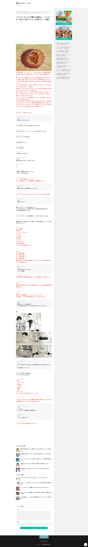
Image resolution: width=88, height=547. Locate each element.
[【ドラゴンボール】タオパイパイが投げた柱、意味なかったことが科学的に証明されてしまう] (17, 461)
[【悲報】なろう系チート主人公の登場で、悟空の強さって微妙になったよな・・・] (18, 466)
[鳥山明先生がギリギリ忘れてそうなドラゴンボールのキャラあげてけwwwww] (18, 471)
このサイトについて (44, 541)
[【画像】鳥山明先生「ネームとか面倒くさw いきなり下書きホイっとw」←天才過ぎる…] (18, 451)
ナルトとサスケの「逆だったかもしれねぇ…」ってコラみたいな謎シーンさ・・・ (35, 477)
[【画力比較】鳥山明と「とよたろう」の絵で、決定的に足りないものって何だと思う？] (18, 456)
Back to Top (44, 537)
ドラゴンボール (24, 22)
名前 (18, 521)
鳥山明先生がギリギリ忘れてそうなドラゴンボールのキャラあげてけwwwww (34, 468)
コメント (18, 509)
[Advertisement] (34, 31)
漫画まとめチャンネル (23, 3)
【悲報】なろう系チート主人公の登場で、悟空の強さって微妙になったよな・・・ (35, 463)
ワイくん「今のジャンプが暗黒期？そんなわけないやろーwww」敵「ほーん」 (34, 487)
